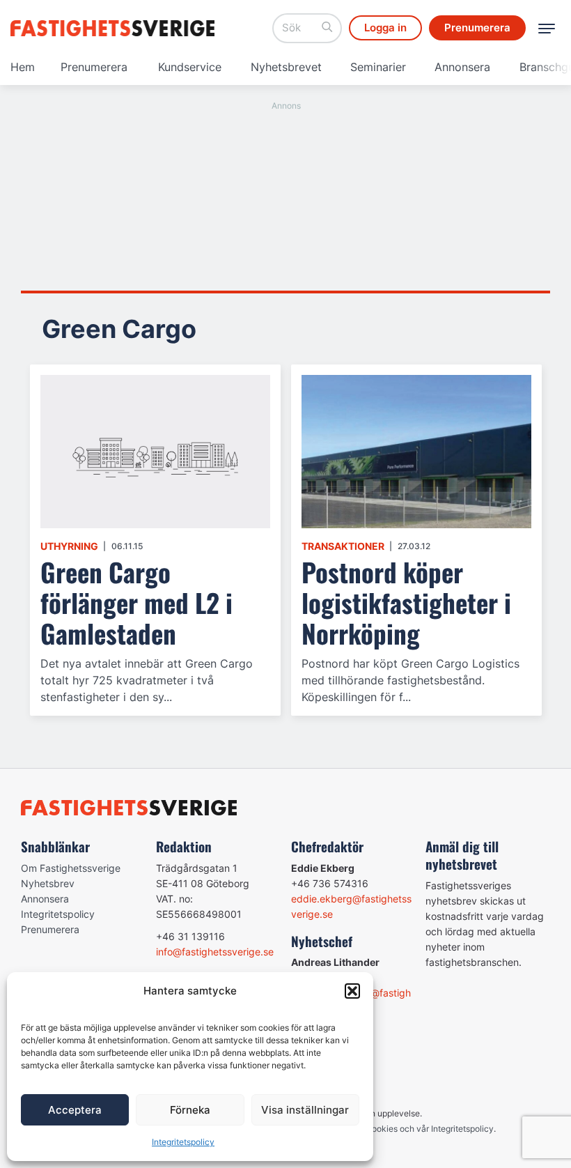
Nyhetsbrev (48, 883)
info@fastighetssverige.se (215, 952)
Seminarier (378, 67)
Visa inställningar (305, 1109)
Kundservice (189, 67)
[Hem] (114, 28)
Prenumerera (94, 67)
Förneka (190, 1109)
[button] (352, 991)
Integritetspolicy (183, 1142)
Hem (22, 67)
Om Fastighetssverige (70, 868)
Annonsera (462, 67)
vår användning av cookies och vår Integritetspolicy (393, 1128)
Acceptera (75, 1109)
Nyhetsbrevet (286, 67)
